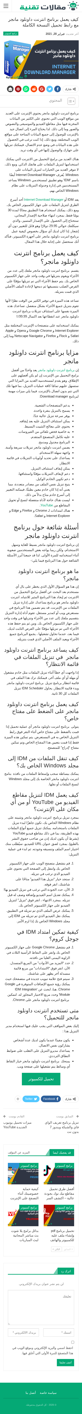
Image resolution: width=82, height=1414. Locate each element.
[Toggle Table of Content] (69, 101)
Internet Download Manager (43, 199)
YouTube (46, 505)
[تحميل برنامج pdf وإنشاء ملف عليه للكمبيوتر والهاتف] (59, 1215)
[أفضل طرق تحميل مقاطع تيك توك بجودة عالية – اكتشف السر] (59, 1173)
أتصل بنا (31, 1392)
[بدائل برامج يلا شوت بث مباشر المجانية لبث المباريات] (23, 1215)
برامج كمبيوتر (11, 33)
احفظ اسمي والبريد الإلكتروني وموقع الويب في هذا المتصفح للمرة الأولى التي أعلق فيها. (42, 1350)
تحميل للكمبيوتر (41, 1079)
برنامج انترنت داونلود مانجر (56, 370)
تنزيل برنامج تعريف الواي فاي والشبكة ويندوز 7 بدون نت (62, 1127)
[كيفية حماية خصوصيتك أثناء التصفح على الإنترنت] (23, 1173)
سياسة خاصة (48, 1392)
